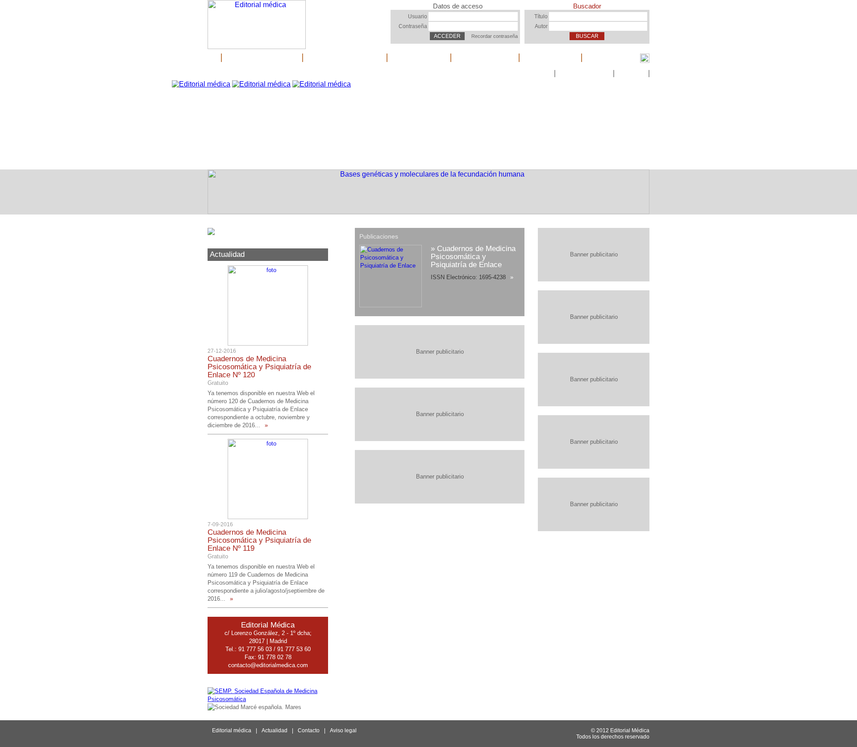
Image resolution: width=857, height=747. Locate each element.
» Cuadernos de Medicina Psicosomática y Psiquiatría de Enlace (473, 256)
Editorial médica (262, 58)
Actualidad (550, 58)
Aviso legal (343, 730)
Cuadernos (419, 58)
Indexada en (485, 58)
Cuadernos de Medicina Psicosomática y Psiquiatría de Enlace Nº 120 (259, 367)
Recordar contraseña (494, 36)
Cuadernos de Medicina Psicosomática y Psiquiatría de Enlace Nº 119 (259, 540)
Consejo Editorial (344, 58)
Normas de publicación (517, 73)
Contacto (631, 73)
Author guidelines (584, 73)
